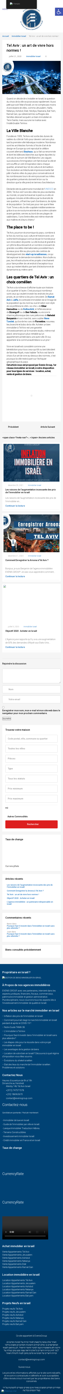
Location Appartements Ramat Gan (19, 1292)
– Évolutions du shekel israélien (17, 1060)
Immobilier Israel (19, 36)
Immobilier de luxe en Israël (16, 1120)
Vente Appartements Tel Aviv (15, 1252)
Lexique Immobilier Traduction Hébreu (21, 1128)
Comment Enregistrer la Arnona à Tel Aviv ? (25, 891)
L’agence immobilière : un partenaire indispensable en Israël (30, 903)
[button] (59, 12)
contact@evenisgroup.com (19, 1098)
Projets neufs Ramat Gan (14, 1321)
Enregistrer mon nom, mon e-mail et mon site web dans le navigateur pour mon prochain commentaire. (31, 711)
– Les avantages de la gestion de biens (20, 1049)
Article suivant (48, 427)
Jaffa (15, 300)
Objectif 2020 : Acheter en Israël (21, 898)
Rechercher (33, 824)
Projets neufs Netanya (13, 1318)
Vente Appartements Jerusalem (17, 1255)
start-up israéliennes (36, 254)
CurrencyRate (12, 866)
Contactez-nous (15, 1105)
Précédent (13, 427)
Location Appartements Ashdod (17, 1286)
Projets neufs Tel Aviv (12, 1309)
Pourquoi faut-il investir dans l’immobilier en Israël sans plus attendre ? (31, 927)
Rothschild (28, 309)
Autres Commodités (17, 816)
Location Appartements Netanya (17, 1289)
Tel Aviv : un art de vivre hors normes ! (23, 894)
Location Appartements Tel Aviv (17, 1280)
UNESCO (49, 189)
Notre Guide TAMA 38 (14, 1027)
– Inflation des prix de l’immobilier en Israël (22, 1016)
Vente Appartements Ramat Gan (17, 1267)
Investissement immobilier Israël (18, 1136)
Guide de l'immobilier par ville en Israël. (21, 1124)
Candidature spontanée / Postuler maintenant (20, 1113)
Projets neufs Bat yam (13, 1324)
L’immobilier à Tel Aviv (14, 1031)
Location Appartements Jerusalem (18, 1283)
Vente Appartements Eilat (14, 1264)
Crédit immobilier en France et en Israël (21, 1140)
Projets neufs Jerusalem (14, 1312)
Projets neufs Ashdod (12, 1315)
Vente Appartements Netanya (16, 1261)
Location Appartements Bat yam (17, 1295)
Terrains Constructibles (14, 1132)
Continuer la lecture (15, 506)
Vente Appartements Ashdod (16, 1258)
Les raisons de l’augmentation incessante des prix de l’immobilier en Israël (30, 886)
